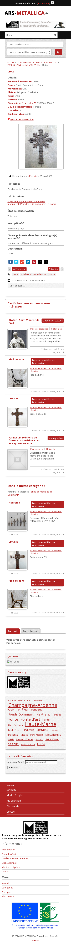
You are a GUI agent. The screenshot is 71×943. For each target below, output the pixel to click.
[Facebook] (55, 2)
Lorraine (42, 730)
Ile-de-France (15, 730)
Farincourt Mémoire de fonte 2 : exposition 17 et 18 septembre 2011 (24, 440)
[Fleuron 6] (17, 530)
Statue (13, 744)
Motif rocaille (36, 734)
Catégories (7, 887)
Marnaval (13, 734)
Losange (54, 730)
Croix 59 (13, 541)
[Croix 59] (17, 569)
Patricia (33, 176)
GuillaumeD (56, 328)
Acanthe (12, 700)
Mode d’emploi (15, 795)
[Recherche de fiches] (58, 52)
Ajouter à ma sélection (22, 119)
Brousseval (37, 700)
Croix (11, 71)
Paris (11, 739)
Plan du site (13, 806)
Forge (46, 719)
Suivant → (53, 269)
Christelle (50, 449)
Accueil (11, 62)
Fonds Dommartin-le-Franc (34, 274)
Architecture (24, 700)
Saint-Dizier (52, 739)
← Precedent (19, 269)
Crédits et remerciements (15, 858)
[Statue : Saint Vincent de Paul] (17, 348)
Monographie (36, 449)
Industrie (29, 730)
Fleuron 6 (14, 502)
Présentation (8, 849)
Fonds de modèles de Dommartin (23, 65)
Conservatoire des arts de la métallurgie (37, 62)
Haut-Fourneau (15, 725)
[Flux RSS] (52, 2)
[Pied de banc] (17, 387)
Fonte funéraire (10, 854)
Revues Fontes (24, 739)
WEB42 (35, 940)
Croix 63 (13, 398)
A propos (6, 892)
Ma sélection (14, 800)
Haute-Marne (40, 724)
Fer (18, 709)
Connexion (43, 3)
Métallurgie (53, 734)
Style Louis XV (28, 744)
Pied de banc (16, 359)
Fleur (25, 709)
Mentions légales (11, 867)
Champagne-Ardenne (32, 705)
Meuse (24, 734)
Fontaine (57, 714)
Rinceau (39, 739)
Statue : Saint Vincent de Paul (24, 321)
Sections (11, 789)
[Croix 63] (17, 426)
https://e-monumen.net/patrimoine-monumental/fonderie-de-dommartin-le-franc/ (32, 202)
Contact (11, 811)
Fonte (52, 274)
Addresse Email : (16, 762)
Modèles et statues (39, 328)
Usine (41, 744)
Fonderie (36, 709)
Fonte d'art (30, 719)
